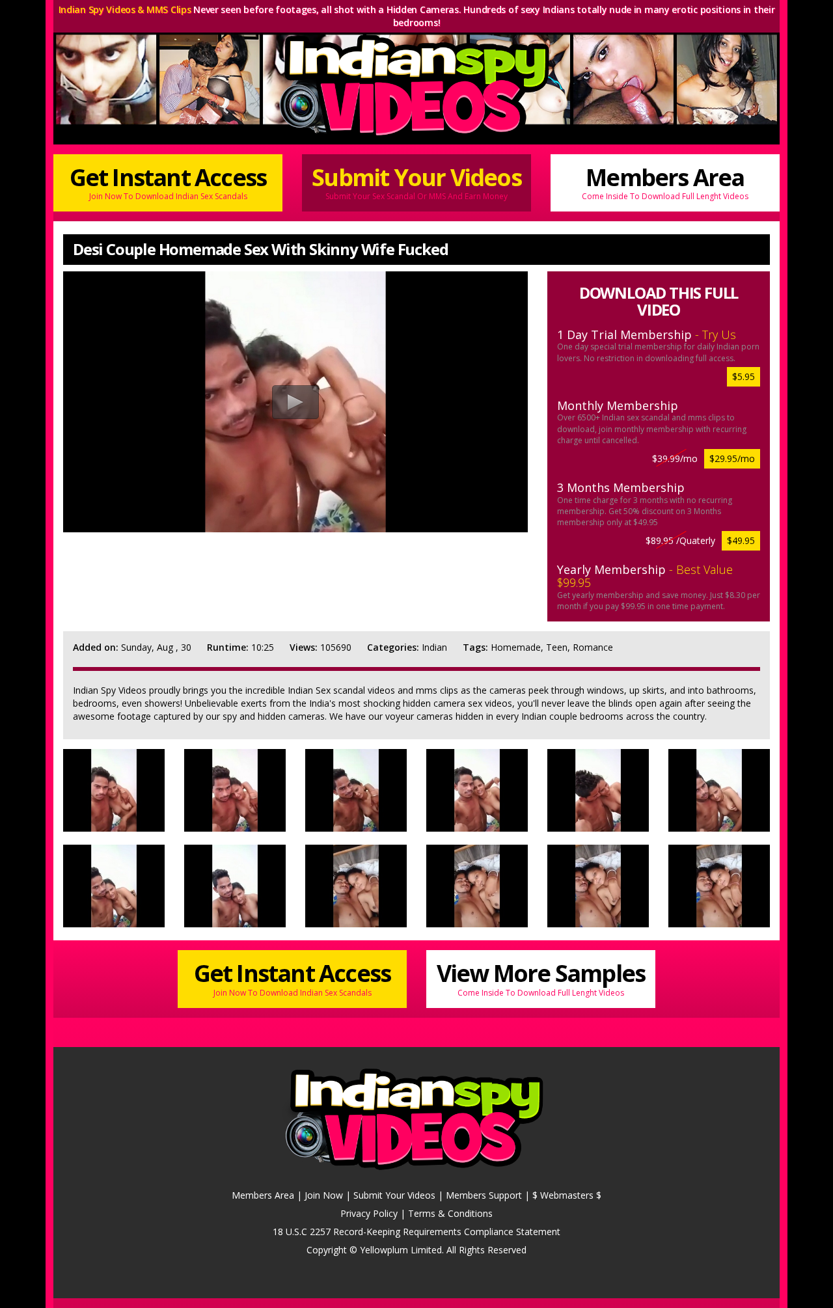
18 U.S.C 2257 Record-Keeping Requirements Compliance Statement (416, 1231)
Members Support (484, 1195)
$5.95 (743, 376)
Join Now (324, 1195)
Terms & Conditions (450, 1213)
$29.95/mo (732, 458)
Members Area (665, 181)
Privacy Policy (369, 1213)
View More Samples (541, 977)
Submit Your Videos (416, 181)
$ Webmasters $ (566, 1195)
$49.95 (741, 540)
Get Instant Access (168, 181)
